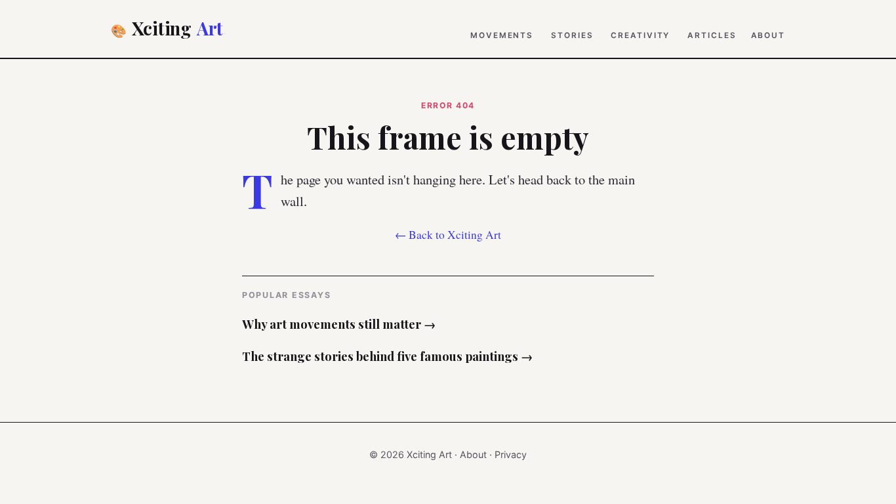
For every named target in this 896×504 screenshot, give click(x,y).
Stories (572, 35)
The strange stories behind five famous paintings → (387, 356)
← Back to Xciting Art (448, 234)
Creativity (640, 35)
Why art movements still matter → (339, 324)
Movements (501, 35)
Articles (711, 35)
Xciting (167, 28)
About (768, 35)
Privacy (511, 454)
